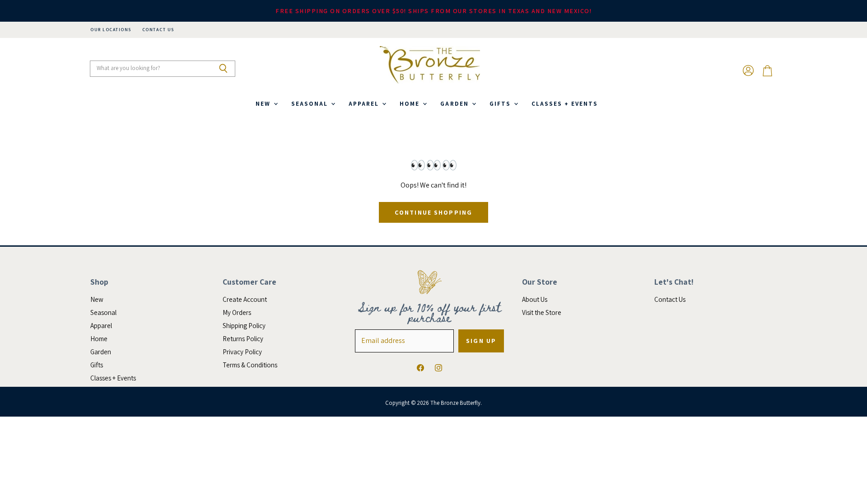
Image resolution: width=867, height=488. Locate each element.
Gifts (501, 103)
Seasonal (310, 103)
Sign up (481, 341)
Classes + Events (564, 103)
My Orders (237, 312)
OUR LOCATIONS (110, 30)
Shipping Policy (244, 325)
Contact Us (669, 299)
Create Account (245, 299)
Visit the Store (541, 312)
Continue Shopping (433, 212)
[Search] (223, 69)
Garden (455, 103)
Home (411, 103)
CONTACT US (158, 30)
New (264, 103)
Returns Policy (243, 338)
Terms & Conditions (250, 365)
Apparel (365, 103)
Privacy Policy (242, 351)
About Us (534, 299)
